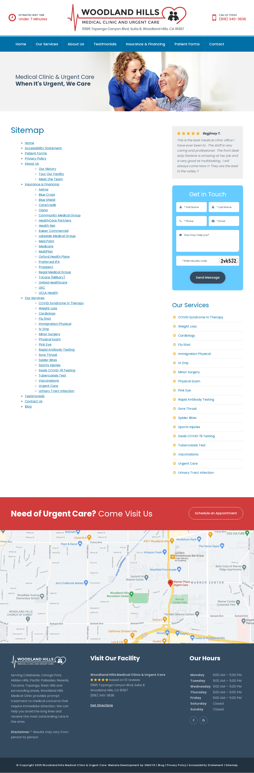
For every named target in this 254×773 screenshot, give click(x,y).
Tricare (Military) (52, 277)
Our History (47, 169)
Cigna (43, 210)
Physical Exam (50, 339)
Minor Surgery (49, 334)
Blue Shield (47, 200)
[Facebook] (194, 720)
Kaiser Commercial (53, 231)
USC (42, 287)
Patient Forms (187, 44)
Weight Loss (48, 308)
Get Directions (101, 705)
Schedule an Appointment (216, 513)
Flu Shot (45, 318)
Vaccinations (49, 380)
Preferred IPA (49, 262)
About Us (76, 44)
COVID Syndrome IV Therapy (61, 303)
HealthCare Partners (55, 220)
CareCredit (47, 205)
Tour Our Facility (51, 174)
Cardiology (47, 313)
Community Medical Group (60, 215)
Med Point (46, 241)
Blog (28, 406)
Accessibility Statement (43, 148)
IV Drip (44, 329)
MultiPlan (46, 251)
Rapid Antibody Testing (57, 349)
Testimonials (105, 44)
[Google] (203, 720)
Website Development (123, 765)
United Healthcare (53, 282)
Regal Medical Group (55, 272)
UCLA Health (48, 293)
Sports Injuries (50, 365)
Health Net (47, 225)
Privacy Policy (35, 158)
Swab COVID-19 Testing (57, 370)
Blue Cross (47, 194)
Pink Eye (45, 344)
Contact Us (33, 401)
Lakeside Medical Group (57, 236)
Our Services (47, 44)
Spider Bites (48, 360)
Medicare (46, 246)
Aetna (43, 189)
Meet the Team (51, 179)
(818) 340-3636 (232, 18)
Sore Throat (48, 355)
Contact (216, 44)
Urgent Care (48, 386)
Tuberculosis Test (52, 375)
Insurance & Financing (145, 44)
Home (21, 44)
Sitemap (232, 765)
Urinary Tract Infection (56, 391)
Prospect (46, 267)
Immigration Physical (55, 324)
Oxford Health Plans (54, 256)
